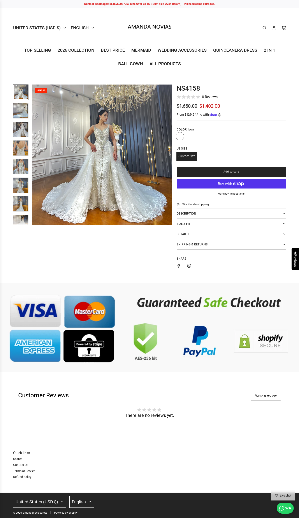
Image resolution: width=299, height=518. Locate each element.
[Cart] (283, 28)
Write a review (266, 396)
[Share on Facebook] (179, 266)
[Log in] (274, 28)
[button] (35, 154)
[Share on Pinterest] (189, 266)
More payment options (231, 193)
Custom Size (186, 156)
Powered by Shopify (65, 512)
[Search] (264, 28)
